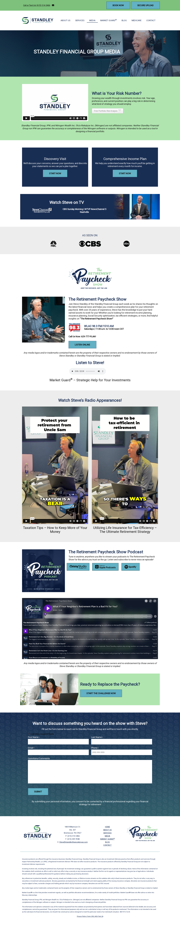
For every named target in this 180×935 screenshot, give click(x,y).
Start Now (55, 173)
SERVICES (79, 20)
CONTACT (151, 20)
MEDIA (92, 20)
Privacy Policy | (82, 916)
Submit (38, 791)
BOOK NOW (118, 5)
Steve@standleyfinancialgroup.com (73, 842)
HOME (107, 827)
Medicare (136, 20)
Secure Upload (145, 5)
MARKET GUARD (108, 20)
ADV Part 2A (99, 916)
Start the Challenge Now (101, 693)
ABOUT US (65, 20)
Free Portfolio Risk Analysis (105, 111)
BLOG (124, 20)
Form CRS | (91, 916)
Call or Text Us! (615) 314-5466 (36, 5)
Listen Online (82, 344)
